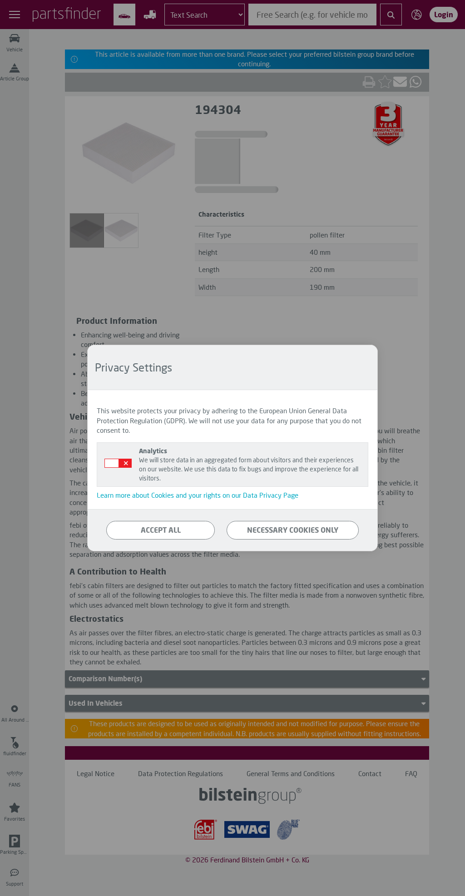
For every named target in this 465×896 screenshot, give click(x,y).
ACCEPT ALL (161, 529)
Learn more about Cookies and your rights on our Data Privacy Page (197, 495)
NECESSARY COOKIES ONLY (292, 529)
